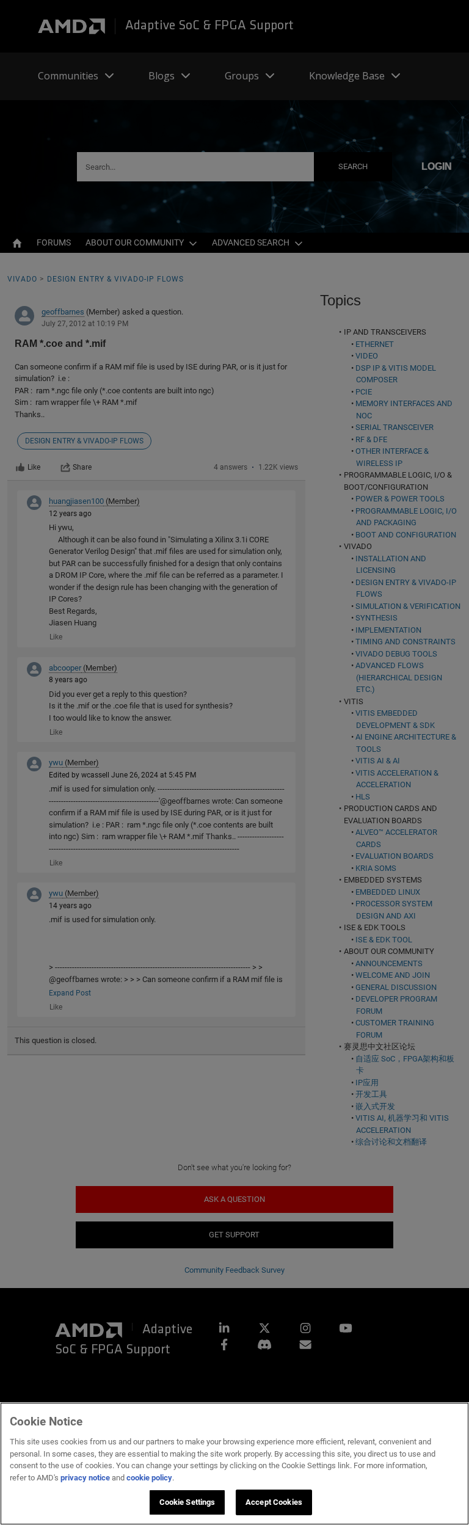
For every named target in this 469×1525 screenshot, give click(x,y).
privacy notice (85, 1477)
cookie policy (149, 1477)
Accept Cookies (273, 1502)
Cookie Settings (187, 1502)
